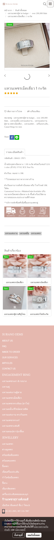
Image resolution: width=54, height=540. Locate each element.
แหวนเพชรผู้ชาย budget (24, 118)
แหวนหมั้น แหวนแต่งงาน (21, 121)
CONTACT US (9, 368)
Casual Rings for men (13, 127)
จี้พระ (5, 483)
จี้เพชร (5, 466)
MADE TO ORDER (11, 352)
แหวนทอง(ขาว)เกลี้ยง (13, 431)
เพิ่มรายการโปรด (14, 111)
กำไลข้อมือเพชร (10, 477)
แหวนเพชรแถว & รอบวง (14, 381)
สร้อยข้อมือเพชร (10, 455)
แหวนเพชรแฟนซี (10, 425)
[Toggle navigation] (50, 4)
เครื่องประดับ (42, 124)
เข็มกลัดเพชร (9, 488)
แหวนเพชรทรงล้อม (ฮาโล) (15, 403)
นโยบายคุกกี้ (20, 529)
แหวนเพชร (29, 124)
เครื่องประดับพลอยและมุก (15, 494)
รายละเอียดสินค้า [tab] (14, 152)
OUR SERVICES (10, 357)
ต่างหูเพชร (7, 449)
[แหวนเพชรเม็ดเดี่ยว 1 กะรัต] (27, 45)
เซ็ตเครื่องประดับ (10, 471)
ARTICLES (7, 363)
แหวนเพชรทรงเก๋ (10, 420)
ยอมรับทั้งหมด (34, 535)
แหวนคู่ (6, 386)
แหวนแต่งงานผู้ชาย (12, 392)
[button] (44, 4)
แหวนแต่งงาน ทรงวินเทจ (14, 414)
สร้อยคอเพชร (9, 460)
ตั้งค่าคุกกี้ (18, 535)
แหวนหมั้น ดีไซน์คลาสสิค (15, 409)
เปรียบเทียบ (34, 111)
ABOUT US (7, 340)
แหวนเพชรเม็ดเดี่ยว (12, 398)
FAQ (4, 346)
